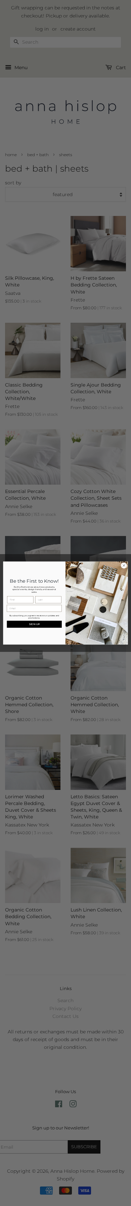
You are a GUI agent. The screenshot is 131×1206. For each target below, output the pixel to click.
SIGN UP (34, 624)
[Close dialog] (124, 565)
